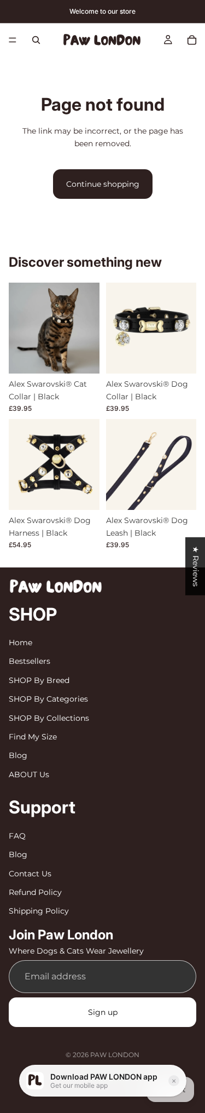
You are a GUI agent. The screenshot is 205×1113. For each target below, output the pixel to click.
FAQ (17, 836)
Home (20, 642)
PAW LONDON (114, 1055)
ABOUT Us (29, 774)
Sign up (103, 1012)
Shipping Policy (39, 911)
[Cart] (192, 40)
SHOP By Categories (48, 699)
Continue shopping (102, 184)
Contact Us (30, 874)
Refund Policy (35, 892)
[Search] (36, 40)
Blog (18, 756)
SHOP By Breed (39, 680)
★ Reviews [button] (196, 566)
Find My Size (33, 737)
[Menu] (12, 40)
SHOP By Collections (49, 718)
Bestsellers (29, 662)
